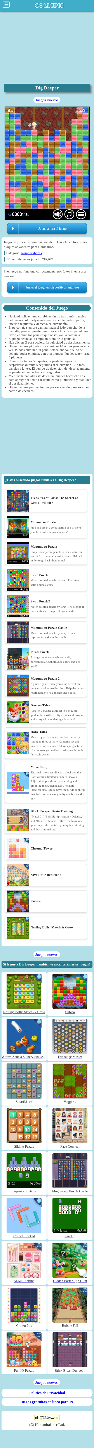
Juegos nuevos (46, 100)
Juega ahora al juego (52, 228)
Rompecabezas (31, 253)
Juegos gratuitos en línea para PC (47, 1402)
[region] (47, 437)
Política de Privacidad (47, 1393)
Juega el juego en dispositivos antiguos (52, 287)
